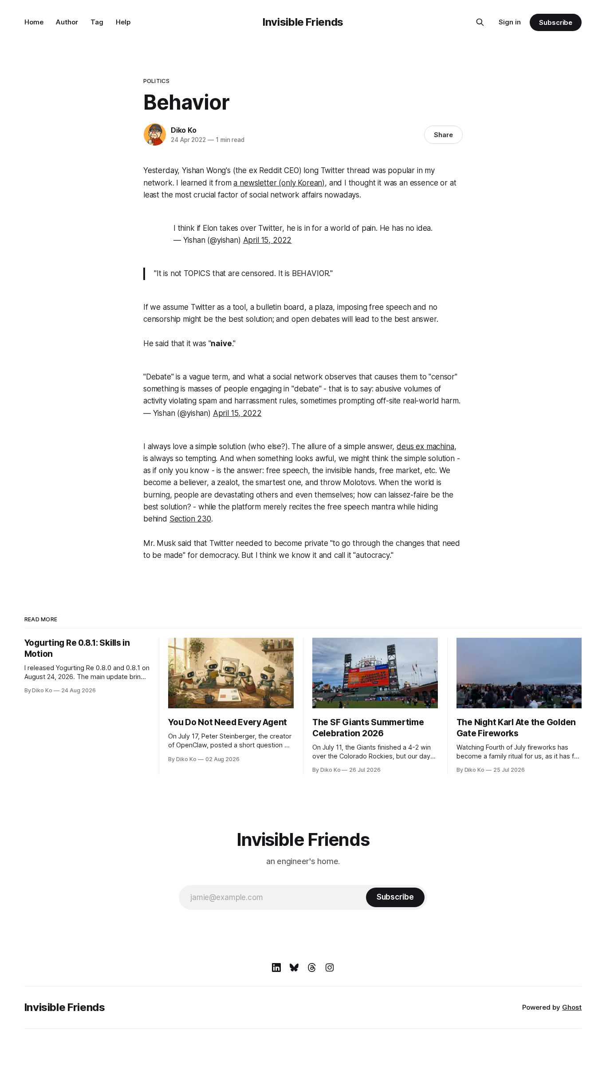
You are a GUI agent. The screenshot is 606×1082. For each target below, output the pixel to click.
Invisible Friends (303, 22)
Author (67, 22)
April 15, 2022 (267, 240)
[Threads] (311, 967)
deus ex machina (425, 446)
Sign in (510, 22)
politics (156, 80)
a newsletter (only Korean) (279, 182)
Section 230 (190, 518)
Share (443, 134)
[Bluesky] (294, 967)
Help (123, 22)
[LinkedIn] (276, 967)
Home (33, 22)
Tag (97, 22)
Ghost (572, 1007)
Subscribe (555, 22)
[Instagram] (329, 967)
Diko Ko (184, 130)
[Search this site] (480, 22)
